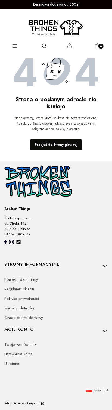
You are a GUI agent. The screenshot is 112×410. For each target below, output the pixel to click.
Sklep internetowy (22, 403)
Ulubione (11, 363)
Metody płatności (19, 308)
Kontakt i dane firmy (21, 279)
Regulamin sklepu (19, 289)
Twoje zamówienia (20, 344)
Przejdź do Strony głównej (56, 144)
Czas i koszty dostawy (23, 318)
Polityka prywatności (21, 299)
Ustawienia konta (18, 354)
